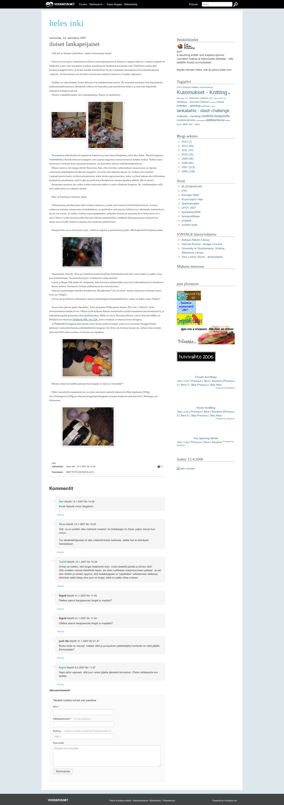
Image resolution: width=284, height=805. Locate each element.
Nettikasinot (95, 4)
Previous (196, 381)
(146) (188, 171)
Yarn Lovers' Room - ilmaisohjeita (202, 256)
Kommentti (58, 742)
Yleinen (204, 101)
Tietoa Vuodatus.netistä (120, 800)
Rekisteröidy (130, 4)
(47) (187, 150)
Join (179, 381)
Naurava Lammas (198, 98)
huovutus (213, 102)
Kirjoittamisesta (206, 87)
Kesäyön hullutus (191, 87)
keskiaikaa (205, 106)
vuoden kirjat (189, 224)
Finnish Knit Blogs (206, 377)
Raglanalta (60, 323)
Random (217, 381)
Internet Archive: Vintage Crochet (202, 244)
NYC (187, 98)
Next (206, 381)
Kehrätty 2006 (190, 195)
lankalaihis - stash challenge (203, 110)
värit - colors (194, 124)
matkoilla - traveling (189, 116)
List (186, 381)
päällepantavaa (215, 120)
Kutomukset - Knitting (202, 92)
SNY (211, 98)
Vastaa (60, 514)
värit (184, 124)
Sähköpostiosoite (72, 718)
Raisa (62, 524)
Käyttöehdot (155, 800)
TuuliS (63, 561)
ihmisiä (220, 102)
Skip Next (216, 384)
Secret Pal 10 (220, 98)
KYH (184, 190)
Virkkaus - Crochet (188, 101)
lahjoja (213, 106)
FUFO (179, 87)
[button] (104, 4)
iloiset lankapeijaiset (74, 44)
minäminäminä (186, 120)
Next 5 (185, 384)
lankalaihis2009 (191, 212)
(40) (188, 146)
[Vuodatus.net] (58, 800)
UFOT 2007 (189, 207)
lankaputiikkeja (191, 216)
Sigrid (62, 667)
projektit (186, 220)
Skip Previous (199, 384)
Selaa (114, 4)
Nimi (56, 706)
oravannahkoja (200, 120)
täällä (153, 315)
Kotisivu (82, 730)
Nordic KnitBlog (205, 407)
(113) (188, 167)
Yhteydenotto (169, 800)
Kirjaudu (193, 4)
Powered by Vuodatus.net (225, 800)
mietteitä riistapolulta (80, 472)
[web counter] (186, 468)
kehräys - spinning (188, 105)
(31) (188, 154)
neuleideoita (56, 159)
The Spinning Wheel (205, 438)
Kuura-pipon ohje (192, 199)
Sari (61, 501)
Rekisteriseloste (140, 800)
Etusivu (83, 4)
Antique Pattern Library (196, 239)
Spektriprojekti (190, 203)
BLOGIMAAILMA (192, 186)
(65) (188, 158)
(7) (187, 141)
